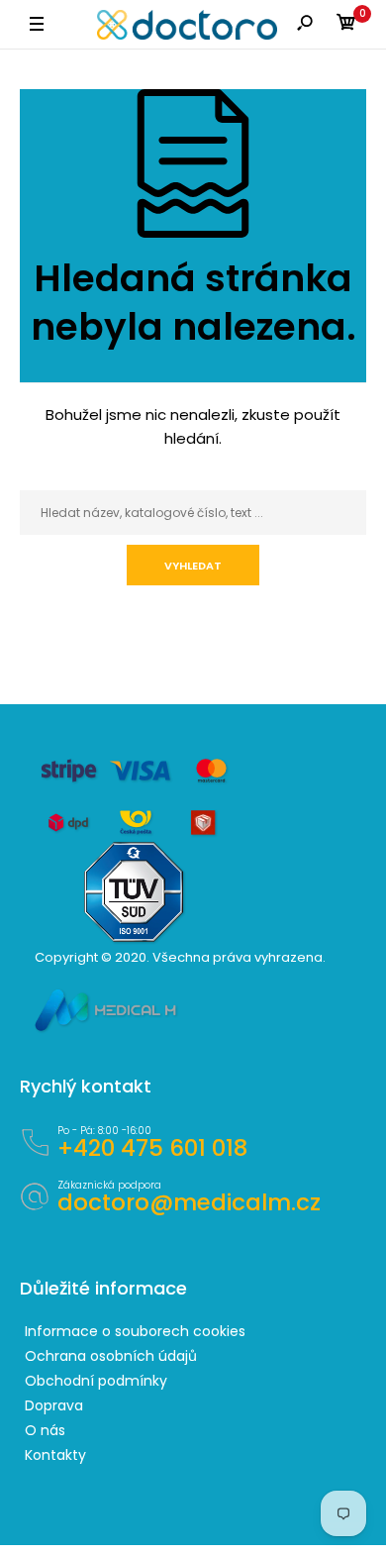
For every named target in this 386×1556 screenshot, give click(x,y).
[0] (346, 25)
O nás (45, 1430)
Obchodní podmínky (96, 1381)
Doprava (54, 1405)
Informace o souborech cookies (135, 1331)
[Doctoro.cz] (187, 25)
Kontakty (55, 1455)
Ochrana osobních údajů (111, 1356)
